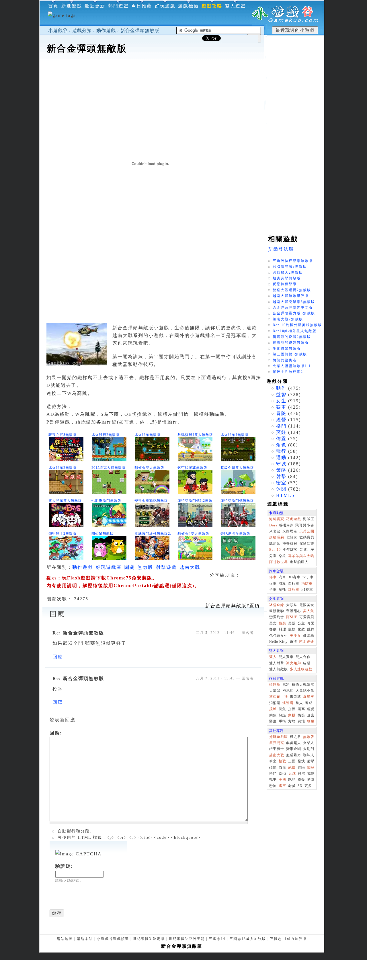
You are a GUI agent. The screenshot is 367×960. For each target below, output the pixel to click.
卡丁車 (308, 577)
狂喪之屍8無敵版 (62, 435)
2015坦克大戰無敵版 (108, 468)
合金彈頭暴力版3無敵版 (294, 313)
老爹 (292, 786)
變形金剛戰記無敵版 (151, 501)
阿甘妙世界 (278, 562)
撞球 (273, 709)
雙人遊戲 (235, 5)
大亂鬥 (308, 749)
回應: (56, 732)
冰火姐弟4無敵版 (234, 435)
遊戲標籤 (188, 5)
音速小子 (307, 550)
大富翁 (274, 691)
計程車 (293, 589)
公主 (301, 623)
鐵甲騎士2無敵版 (62, 534)
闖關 (129, 567)
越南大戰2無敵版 (288, 319)
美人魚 (308, 611)
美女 (273, 623)
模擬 (301, 779)
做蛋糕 (308, 636)
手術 (282, 721)
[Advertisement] (151, 73)
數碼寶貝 (306, 537)
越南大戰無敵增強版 (291, 296)
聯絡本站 (85, 939)
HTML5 (285, 495)
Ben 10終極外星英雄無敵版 (297, 325)
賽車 (281, 407)
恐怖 (273, 786)
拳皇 (273, 761)
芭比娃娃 (306, 642)
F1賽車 (307, 589)
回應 (57, 656)
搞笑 (301, 715)
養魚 (282, 709)
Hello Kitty (278, 642)
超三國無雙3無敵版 (290, 354)
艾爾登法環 (281, 249)
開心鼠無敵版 (102, 534)
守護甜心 (293, 611)
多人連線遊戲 (301, 669)
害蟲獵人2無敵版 (288, 273)
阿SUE (291, 617)
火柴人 (308, 743)
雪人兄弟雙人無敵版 (65, 501)
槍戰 (282, 761)
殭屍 (273, 767)
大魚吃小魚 (305, 691)
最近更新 (95, 5)
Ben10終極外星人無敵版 (295, 331)
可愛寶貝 (306, 617)
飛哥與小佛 (304, 525)
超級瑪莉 (276, 537)
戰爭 (273, 779)
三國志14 (217, 939)
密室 (281, 482)
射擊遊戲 (166, 567)
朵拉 (282, 556)
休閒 (281, 489)
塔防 (311, 779)
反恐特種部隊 (285, 284)
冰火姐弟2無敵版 (62, 468)
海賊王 (308, 519)
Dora (273, 525)
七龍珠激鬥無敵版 (106, 501)
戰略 (311, 773)
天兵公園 (306, 531)
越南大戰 (189, 567)
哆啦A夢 (286, 525)
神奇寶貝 (289, 544)
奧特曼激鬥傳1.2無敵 (194, 501)
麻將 (286, 685)
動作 (281, 388)
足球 (292, 773)
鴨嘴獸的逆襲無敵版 (291, 342)
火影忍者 (289, 531)
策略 (281, 470)
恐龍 (282, 767)
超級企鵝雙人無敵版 (237, 468)
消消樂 (274, 703)
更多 (308, 786)
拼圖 (292, 709)
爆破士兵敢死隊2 (288, 372)
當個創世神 (278, 697)
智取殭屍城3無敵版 (290, 267)
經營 (281, 419)
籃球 (301, 773)
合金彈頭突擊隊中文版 (293, 307)
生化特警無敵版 (287, 348)
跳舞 (311, 629)
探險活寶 (306, 544)
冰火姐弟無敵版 (147, 435)
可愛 (311, 623)
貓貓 (307, 663)
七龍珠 (291, 537)
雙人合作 (303, 657)
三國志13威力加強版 (247, 939)
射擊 (281, 476)
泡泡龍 (288, 691)
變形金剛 (293, 749)
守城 (281, 463)
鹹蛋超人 (293, 743)
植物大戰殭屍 (303, 685)
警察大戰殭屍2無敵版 (292, 290)
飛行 (281, 451)
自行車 (293, 583)
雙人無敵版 (278, 669)
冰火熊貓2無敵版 (105, 435)
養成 (309, 703)
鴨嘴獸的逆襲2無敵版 (292, 337)
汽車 (282, 577)
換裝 (282, 623)
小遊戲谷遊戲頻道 (113, 939)
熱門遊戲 (118, 5)
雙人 (273, 657)
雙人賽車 (286, 657)
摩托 (282, 589)
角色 (281, 444)
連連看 (288, 703)
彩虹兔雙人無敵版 (149, 468)
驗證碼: (64, 866)
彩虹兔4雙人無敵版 (193, 534)
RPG (282, 773)
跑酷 (292, 779)
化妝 (301, 629)
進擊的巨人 (299, 562)
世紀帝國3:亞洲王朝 (187, 939)
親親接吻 (276, 611)
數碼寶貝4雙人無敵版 (195, 435)
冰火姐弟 (293, 663)
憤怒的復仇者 (285, 360)
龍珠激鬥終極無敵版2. (152, 534)
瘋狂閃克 (276, 743)
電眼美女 (306, 605)
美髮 (292, 623)
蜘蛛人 (308, 755)
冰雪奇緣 (276, 605)
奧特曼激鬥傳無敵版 (237, 501)
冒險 (281, 413)
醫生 (273, 721)
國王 (282, 786)
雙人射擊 (276, 663)
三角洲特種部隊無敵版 (293, 261)
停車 (273, 577)
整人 (299, 703)
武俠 (292, 767)
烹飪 (281, 432)
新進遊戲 (71, 5)
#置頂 (232, 605)
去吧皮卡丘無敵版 (235, 534)
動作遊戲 (106, 30)
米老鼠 (274, 531)
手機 (282, 779)
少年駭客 (290, 550)
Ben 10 (275, 550)
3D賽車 (294, 577)
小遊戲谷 (58, 30)
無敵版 (145, 567)
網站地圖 (65, 939)
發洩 (301, 761)
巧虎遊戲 (293, 519)
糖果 (311, 721)
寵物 (292, 629)
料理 (282, 629)
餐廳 (273, 629)
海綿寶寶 (276, 519)
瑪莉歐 (274, 544)
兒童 (273, 556)
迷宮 (311, 715)
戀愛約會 (276, 617)
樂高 (301, 709)
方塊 (292, 721)
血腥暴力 (293, 755)
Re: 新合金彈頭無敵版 (78, 632)
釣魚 (273, 715)
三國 (292, 761)
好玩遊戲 (165, 5)
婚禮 (293, 642)
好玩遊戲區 (109, 567)
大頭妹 (291, 605)
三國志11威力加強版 (288, 939)
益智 (281, 394)
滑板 (282, 583)
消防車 (307, 583)
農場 (301, 721)
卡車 (273, 589)
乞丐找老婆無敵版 (192, 468)
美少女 (295, 636)
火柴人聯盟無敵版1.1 (292, 366)
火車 (273, 583)
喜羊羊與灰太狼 (301, 556)
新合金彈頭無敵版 (139, 30)
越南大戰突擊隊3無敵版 (294, 302)
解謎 (282, 715)
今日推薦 (141, 5)
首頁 (53, 5)
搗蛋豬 (295, 697)
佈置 (281, 438)
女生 (281, 400)
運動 (281, 457)
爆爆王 (308, 697)
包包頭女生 (278, 636)
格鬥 (281, 426)
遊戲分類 (82, 30)
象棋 (292, 715)
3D (300, 786)
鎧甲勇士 (276, 749)
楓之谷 (295, 737)
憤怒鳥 (274, 685)
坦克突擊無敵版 (287, 278)
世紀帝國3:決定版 (149, 939)
